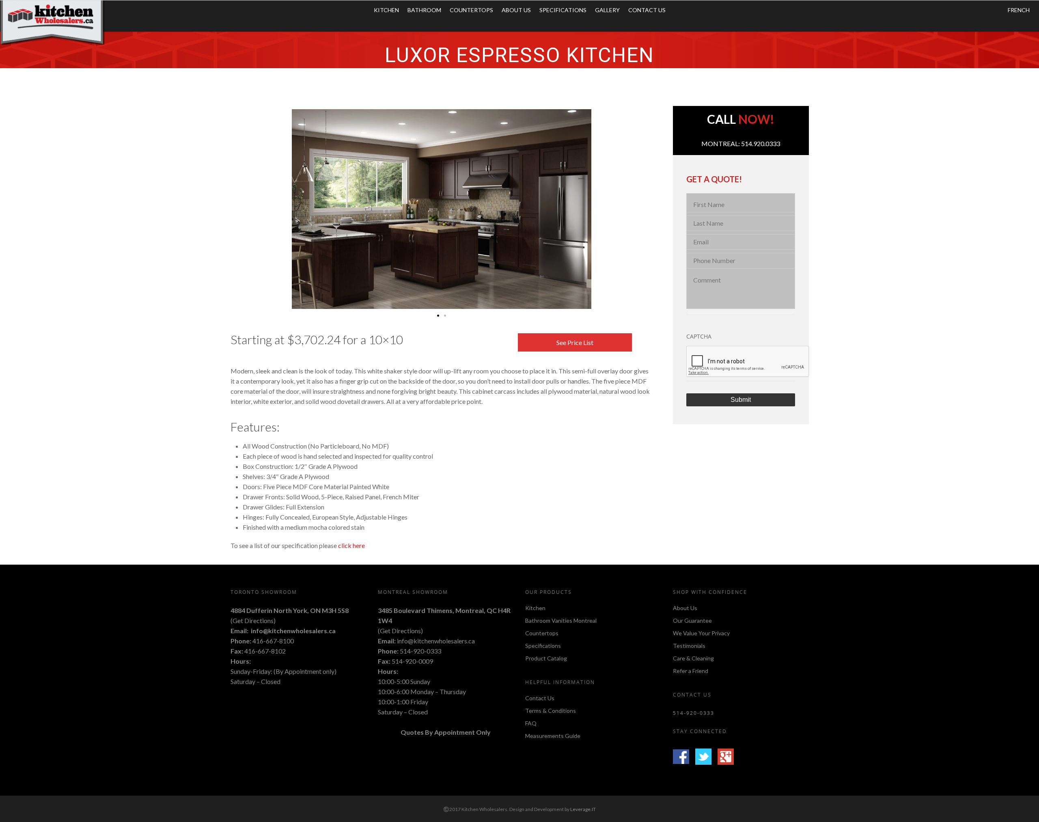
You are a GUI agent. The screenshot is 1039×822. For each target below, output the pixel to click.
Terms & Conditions (550, 710)
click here (351, 545)
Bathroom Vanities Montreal (561, 620)
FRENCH (1019, 9)
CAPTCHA (698, 336)
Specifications (562, 9)
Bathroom (424, 9)
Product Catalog (546, 658)
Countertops (471, 9)
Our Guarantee (692, 620)
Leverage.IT (583, 809)
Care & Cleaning (693, 658)
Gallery (607, 9)
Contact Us (647, 9)
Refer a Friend (690, 670)
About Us (516, 9)
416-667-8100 (273, 641)
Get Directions (253, 620)
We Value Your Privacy (701, 633)
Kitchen (386, 9)
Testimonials (689, 645)
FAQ (531, 723)
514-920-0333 (420, 651)
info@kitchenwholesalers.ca (293, 630)
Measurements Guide (552, 735)
